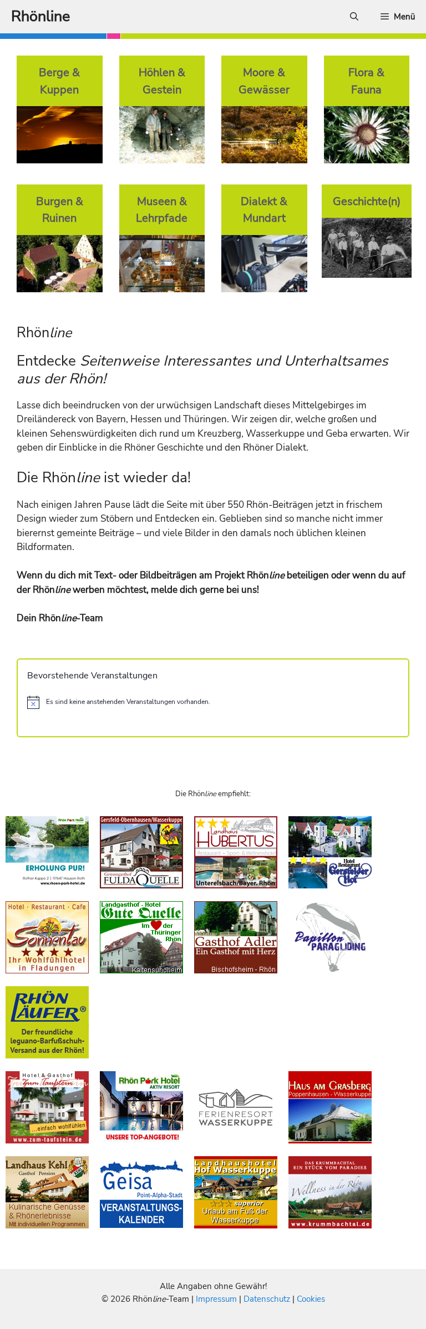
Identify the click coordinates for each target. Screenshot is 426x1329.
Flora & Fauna (366, 80)
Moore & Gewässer (264, 80)
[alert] (213, 702)
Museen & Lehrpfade (161, 209)
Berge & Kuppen (59, 80)
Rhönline (40, 16)
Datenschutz (267, 1299)
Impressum (217, 1299)
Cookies (311, 1299)
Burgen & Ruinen (59, 209)
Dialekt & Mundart (264, 209)
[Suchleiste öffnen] (354, 16)
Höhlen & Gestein (162, 80)
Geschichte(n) (366, 201)
